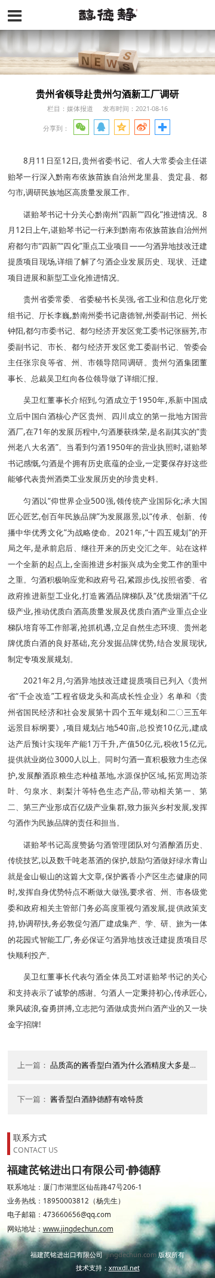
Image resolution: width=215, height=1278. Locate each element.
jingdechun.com (131, 1254)
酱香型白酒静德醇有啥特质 (96, 1099)
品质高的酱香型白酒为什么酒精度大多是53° (125, 1065)
